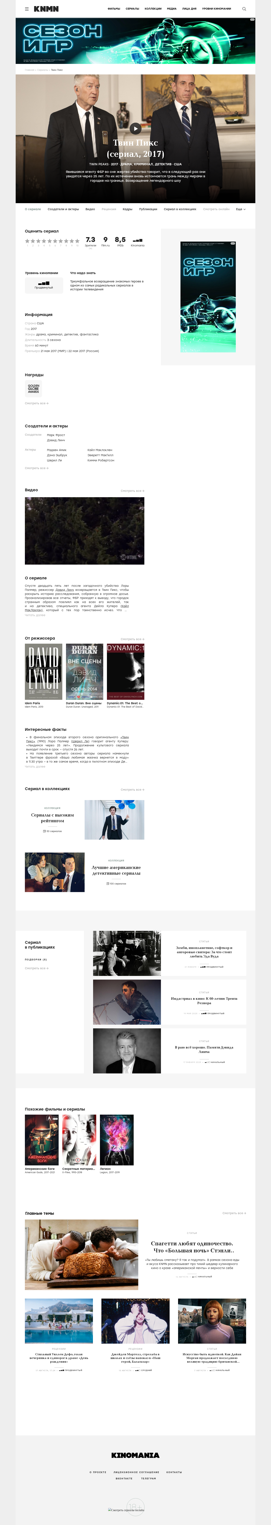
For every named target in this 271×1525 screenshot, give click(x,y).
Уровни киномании (216, 8)
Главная (29, 70)
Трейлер (136, 129)
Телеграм (148, 1478)
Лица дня (189, 8)
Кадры (127, 209)
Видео (90, 209)
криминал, (56, 334)
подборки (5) (36, 959)
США (178, 164)
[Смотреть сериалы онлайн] (135, 1512)
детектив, (72, 334)
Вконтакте (124, 1478)
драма (126, 164)
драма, (42, 334)
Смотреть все (35, 403)
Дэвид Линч (64, 590)
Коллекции (153, 8)
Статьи (204, 941)
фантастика (89, 334)
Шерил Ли (80, 741)
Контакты (174, 1472)
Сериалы (132, 8)
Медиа (172, 8)
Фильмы (114, 8)
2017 (114, 164)
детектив (163, 164)
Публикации (148, 209)
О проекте (98, 1472)
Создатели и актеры (63, 209)
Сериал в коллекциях (180, 209)
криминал (143, 164)
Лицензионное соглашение (136, 1472)
